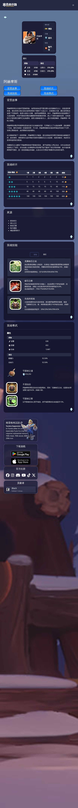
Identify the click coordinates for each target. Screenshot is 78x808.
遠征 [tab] (44, 254)
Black (14, 488)
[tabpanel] (39, 286)
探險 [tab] (35, 254)
